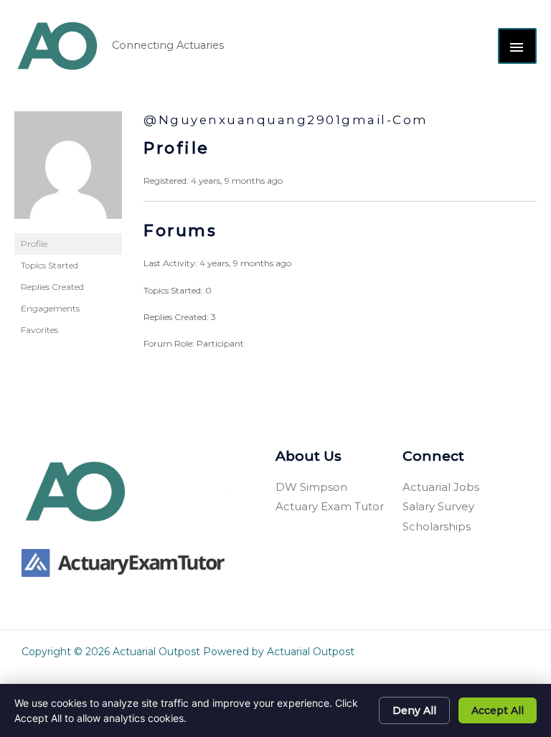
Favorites (39, 329)
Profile (34, 243)
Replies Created (52, 286)
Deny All (414, 710)
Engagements (50, 308)
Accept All (497, 710)
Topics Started (49, 265)
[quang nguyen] (68, 171)
